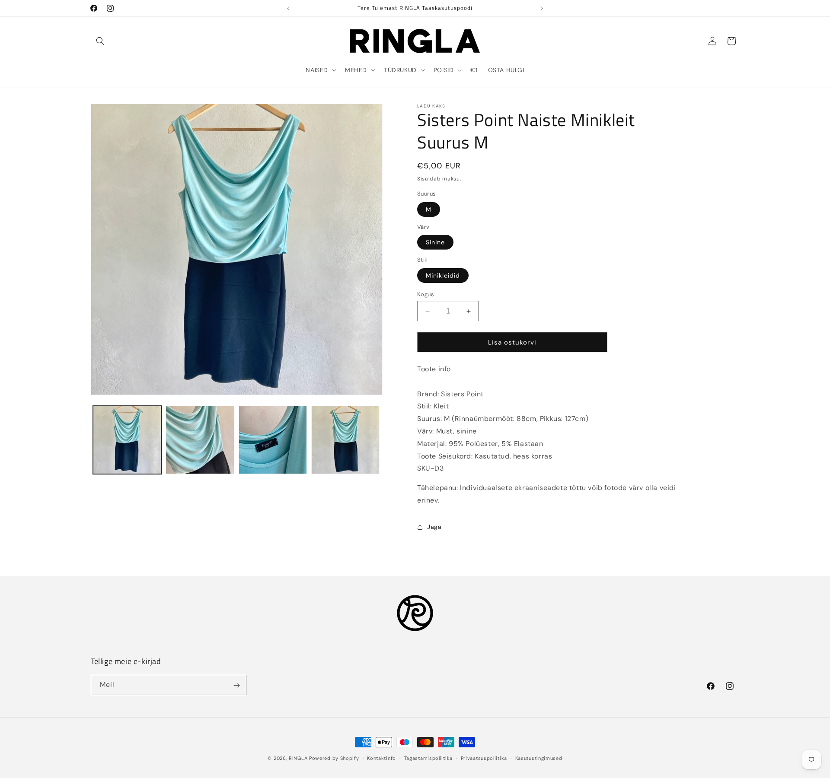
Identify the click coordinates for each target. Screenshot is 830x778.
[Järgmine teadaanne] (541, 8)
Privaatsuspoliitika (484, 758)
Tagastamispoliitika (428, 758)
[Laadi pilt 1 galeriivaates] (127, 440)
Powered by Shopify (334, 758)
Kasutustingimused (538, 758)
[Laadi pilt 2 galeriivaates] (200, 440)
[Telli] (236, 685)
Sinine (435, 242)
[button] (100, 41)
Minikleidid (443, 275)
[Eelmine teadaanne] (288, 8)
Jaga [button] (434, 527)
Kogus (425, 294)
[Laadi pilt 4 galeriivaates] (345, 440)
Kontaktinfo (381, 758)
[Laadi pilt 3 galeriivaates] (273, 440)
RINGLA (298, 758)
